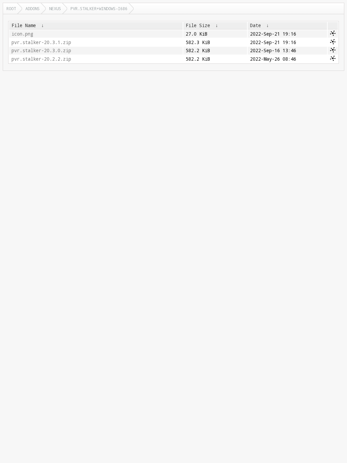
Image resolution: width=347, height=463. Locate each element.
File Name (24, 25)
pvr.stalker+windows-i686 (98, 8)
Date (255, 25)
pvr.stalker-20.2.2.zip (41, 59)
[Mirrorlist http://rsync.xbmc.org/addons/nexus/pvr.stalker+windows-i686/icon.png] (332, 34)
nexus (55, 8)
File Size (198, 25)
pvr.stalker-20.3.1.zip (41, 42)
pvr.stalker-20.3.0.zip (41, 50)
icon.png (22, 34)
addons (32, 8)
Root (11, 8)
